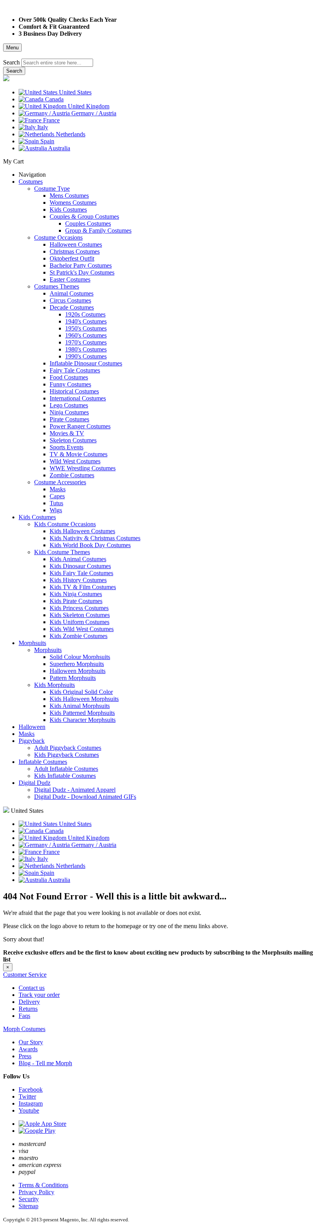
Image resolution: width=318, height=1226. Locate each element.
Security (29, 1199)
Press (25, 1056)
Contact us (32, 987)
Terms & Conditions (43, 1185)
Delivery (29, 1001)
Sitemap (28, 1206)
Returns (28, 1008)
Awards (28, 1049)
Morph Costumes (24, 1029)
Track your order (39, 994)
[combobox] (57, 63)
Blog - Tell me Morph (45, 1063)
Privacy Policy (36, 1192)
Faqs (24, 1015)
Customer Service (25, 974)
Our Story (31, 1042)
